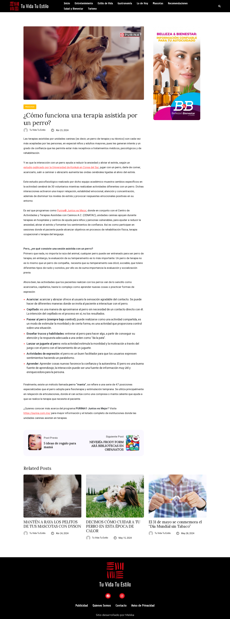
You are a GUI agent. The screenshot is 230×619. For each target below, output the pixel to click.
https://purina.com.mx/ (37, 413)
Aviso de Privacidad (143, 605)
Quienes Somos (102, 605)
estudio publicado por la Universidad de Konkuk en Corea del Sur (61, 167)
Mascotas (158, 3)
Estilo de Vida (105, 3)
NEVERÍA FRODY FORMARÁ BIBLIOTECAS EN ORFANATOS (106, 445)
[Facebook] (108, 596)
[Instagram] (122, 596)
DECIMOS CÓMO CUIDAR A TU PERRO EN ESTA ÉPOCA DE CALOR (113, 526)
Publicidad (81, 605)
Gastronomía (125, 3)
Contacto (121, 605)
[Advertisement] (180, 149)
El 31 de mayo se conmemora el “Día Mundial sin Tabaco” (175, 524)
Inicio (67, 3)
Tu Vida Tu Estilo (37, 130)
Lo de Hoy (142, 3)
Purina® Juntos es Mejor (72, 210)
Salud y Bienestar (73, 8)
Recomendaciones (178, 3)
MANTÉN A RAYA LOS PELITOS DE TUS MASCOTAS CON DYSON (52, 524)
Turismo (92, 8)
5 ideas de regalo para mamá (60, 445)
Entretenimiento (84, 3)
